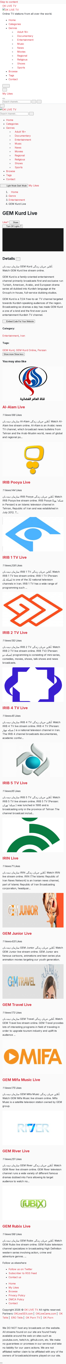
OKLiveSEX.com (23, 1313)
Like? (5, 222)
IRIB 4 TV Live (15, 708)
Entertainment (17, 199)
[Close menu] (2, 105)
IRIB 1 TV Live (14, 557)
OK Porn (48, 1317)
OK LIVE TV (9, 5)
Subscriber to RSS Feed (23, 1273)
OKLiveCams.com (46, 1313)
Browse (13, 71)
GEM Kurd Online (26, 350)
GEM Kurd (8, 350)
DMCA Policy (16, 1299)
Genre (12, 195)
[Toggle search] (4, 89)
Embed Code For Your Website (20, 321)
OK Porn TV (33, 1317)
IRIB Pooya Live (16, 482)
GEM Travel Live (16, 1004)
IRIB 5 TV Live (14, 783)
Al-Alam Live (13, 407)
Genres (13, 28)
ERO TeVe (17, 1317)
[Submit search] (34, 101)
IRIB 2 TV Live (14, 632)
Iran (22, 335)
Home (12, 20)
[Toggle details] (18, 259)
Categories (15, 24)
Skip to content (9, 1)
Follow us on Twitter (20, 1269)
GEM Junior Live (17, 933)
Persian (42, 350)
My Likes (7, 93)
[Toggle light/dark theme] (6, 86)
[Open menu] (3, 98)
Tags (11, 75)
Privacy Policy (17, 1295)
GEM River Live (15, 1151)
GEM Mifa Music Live (21, 1080)
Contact (13, 79)
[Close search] (39, 101)
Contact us (15, 1277)
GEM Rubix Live (16, 1226)
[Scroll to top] (1, 1362)
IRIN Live (10, 858)
